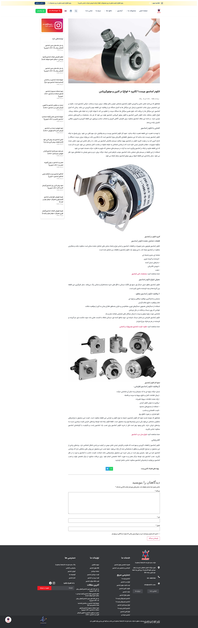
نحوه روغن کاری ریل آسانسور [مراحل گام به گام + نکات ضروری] (52, 186)
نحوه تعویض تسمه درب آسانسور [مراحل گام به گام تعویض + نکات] (53, 129)
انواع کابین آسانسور (125, 612)
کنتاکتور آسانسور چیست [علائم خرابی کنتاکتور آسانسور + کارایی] (52, 175)
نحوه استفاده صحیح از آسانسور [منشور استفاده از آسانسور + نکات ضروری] (53, 94)
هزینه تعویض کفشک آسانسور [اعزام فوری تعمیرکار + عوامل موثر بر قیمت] (52, 212)
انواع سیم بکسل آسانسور (124, 605)
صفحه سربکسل (95, 571)
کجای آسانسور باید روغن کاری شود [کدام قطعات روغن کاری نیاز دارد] (53, 141)
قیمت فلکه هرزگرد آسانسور (92, 581)
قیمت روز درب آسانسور (93, 578)
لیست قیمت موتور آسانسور (123, 585)
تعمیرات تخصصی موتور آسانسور (122, 565)
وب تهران (146, 622)
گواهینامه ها (72, 575)
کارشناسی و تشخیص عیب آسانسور (121, 568)
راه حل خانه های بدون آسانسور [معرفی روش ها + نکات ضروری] (53, 46)
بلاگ (140, 99)
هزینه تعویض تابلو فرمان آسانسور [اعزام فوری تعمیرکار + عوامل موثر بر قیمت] (53, 199)
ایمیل (158, 525)
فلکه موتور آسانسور (94, 568)
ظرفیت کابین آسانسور (124, 589)
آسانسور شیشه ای (125, 615)
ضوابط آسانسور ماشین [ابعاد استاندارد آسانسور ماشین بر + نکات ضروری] (52, 118)
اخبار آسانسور (72, 578)
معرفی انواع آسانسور (125, 595)
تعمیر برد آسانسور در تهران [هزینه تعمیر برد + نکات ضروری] (53, 163)
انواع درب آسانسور (125, 582)
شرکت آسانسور (126, 592)
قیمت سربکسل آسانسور (93, 575)
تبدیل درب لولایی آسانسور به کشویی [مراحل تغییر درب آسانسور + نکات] (52, 106)
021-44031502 (151, 578)
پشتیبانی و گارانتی (70, 568)
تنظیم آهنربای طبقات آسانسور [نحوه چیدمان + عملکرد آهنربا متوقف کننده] (52, 58)
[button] (111, 469)
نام (158, 517)
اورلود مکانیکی (95, 565)
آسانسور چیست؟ (126, 579)
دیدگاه (157, 491)
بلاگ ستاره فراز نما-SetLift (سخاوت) (65, 565)
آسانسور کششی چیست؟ (124, 608)
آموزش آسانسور (71, 571)
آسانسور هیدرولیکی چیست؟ (123, 598)
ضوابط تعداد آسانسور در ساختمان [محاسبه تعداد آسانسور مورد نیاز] (53, 81)
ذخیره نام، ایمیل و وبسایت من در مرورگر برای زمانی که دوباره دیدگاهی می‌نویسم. (134, 534)
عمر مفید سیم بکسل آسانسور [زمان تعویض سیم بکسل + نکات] (53, 152)
